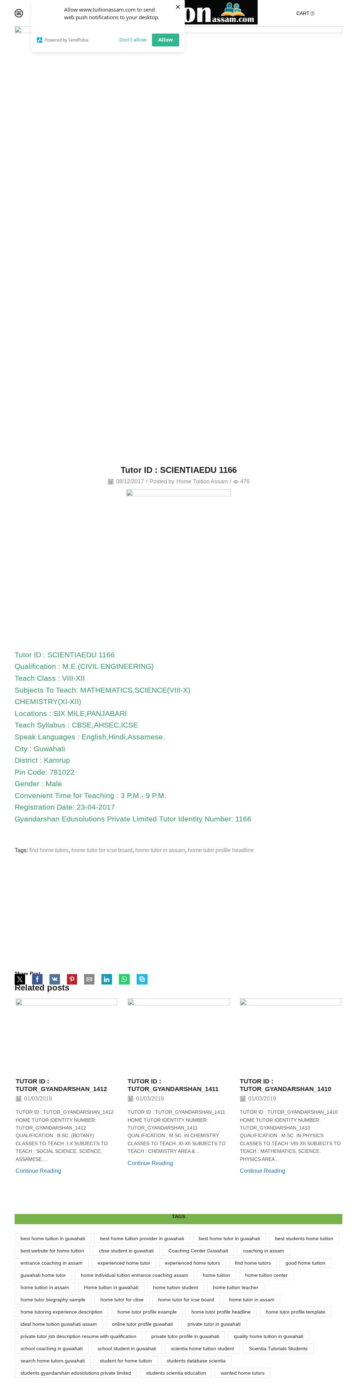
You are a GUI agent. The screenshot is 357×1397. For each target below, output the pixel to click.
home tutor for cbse (122, 1299)
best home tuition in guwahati (53, 1238)
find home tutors (49, 850)
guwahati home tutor (43, 1275)
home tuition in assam (45, 1287)
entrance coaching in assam (52, 1263)
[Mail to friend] (89, 980)
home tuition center (266, 1275)
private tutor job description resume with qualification (78, 1336)
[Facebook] (37, 980)
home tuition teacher (235, 1287)
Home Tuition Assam (202, 481)
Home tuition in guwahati (111, 1287)
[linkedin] (106, 980)
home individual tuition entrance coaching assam (134, 1275)
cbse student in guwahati (126, 1250)
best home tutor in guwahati (229, 1238)
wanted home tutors (243, 1373)
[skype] (140, 980)
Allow (165, 39)
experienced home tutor (124, 1263)
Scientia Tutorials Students (278, 1348)
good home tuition (305, 1263)
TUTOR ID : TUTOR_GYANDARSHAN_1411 (173, 1085)
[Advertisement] (178, 912)
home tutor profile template (295, 1312)
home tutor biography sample (53, 1299)
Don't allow (132, 39)
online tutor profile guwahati (142, 1324)
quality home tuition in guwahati (268, 1336)
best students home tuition (304, 1238)
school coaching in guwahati (52, 1348)
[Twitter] (22, 980)
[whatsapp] (124, 980)
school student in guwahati (127, 1348)
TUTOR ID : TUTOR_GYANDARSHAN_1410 (285, 1085)
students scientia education (176, 1373)
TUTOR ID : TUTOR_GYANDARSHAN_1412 (61, 1085)
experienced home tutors (192, 1263)
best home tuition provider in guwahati (142, 1238)
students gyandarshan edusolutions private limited (76, 1373)
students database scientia (196, 1360)
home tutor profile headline (221, 850)
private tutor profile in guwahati (185, 1336)
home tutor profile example (147, 1312)
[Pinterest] (72, 980)
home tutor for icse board (101, 850)
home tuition (216, 1275)
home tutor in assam (160, 850)
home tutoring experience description (61, 1312)
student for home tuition (126, 1360)
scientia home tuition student (202, 1348)
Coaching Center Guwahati (198, 1250)
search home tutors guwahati (53, 1360)
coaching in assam (263, 1250)
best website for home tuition (52, 1250)
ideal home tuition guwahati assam (59, 1324)
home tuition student (175, 1287)
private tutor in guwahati (214, 1324)
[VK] (54, 980)
